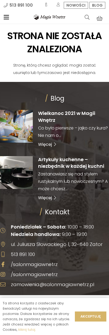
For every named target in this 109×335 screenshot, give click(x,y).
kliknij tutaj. (27, 329)
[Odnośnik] (49, 17)
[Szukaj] (87, 17)
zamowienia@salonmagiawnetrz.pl (52, 284)
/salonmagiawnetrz (34, 264)
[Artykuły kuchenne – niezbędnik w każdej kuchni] (54, 178)
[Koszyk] (99, 18)
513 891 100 (23, 254)
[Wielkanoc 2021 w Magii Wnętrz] (54, 128)
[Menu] (6, 17)
